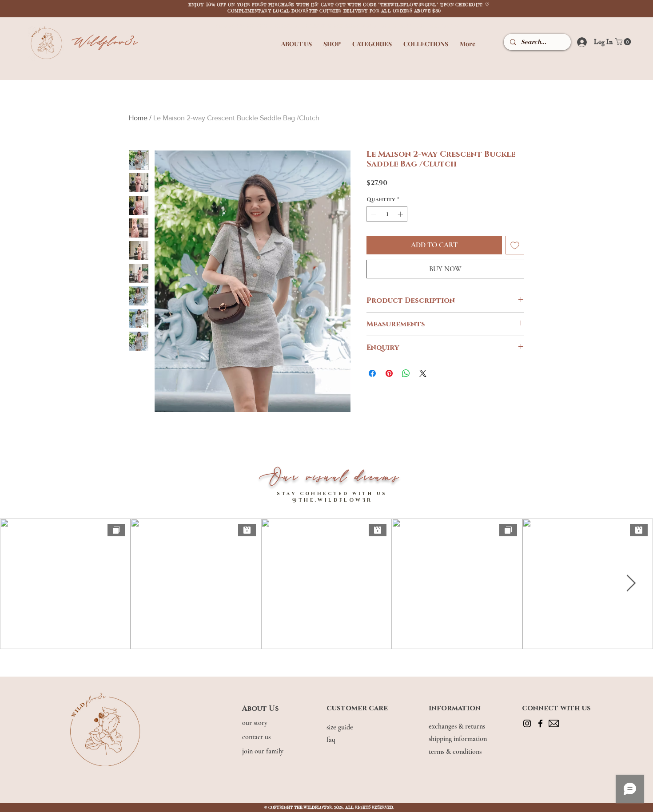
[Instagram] (527, 723)
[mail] (554, 723)
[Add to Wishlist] (515, 245)
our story (255, 722)
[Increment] (401, 214)
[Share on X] (423, 373)
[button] (296, 40)
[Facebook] (540, 723)
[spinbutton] (387, 214)
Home (138, 118)
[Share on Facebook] (372, 373)
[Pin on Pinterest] (389, 373)
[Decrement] (373, 214)
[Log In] (579, 41)
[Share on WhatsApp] (406, 373)
